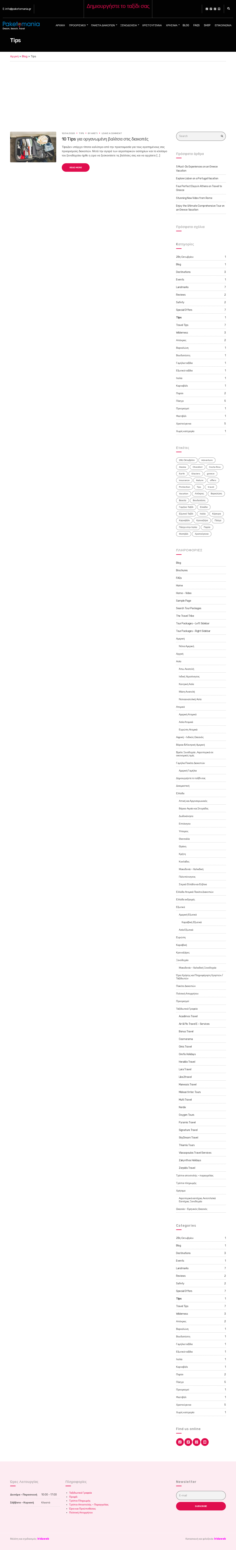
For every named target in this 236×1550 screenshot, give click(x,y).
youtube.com (219, 9)
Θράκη (182, 846)
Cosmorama (186, 1039)
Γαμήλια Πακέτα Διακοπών (190, 763)
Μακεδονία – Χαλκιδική (191, 869)
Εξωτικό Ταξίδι (186, 513)
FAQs (196, 25)
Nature (199, 480)
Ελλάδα (204, 507)
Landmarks (182, 287)
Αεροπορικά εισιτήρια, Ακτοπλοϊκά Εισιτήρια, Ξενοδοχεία (197, 1200)
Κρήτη (182, 854)
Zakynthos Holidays (190, 1160)
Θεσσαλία (184, 838)
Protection (184, 487)
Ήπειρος (183, 831)
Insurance (184, 480)
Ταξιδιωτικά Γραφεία (186, 1008)
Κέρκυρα (216, 513)
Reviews (181, 294)
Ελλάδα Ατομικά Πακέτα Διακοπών (195, 892)
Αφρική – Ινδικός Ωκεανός (190, 737)
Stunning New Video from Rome (194, 198)
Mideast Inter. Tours (190, 1092)
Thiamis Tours (187, 1145)
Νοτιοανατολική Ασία (190, 699)
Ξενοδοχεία (128, 25)
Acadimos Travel (188, 1016)
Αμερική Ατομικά (188, 714)
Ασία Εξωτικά (186, 929)
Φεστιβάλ (181, 416)
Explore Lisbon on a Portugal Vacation (197, 178)
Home (179, 585)
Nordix (182, 1107)
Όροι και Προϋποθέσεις (82, 1508)
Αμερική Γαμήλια (188, 770)
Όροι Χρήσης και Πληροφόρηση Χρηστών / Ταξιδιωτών (199, 977)
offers (213, 480)
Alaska (182, 467)
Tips (81, 133)
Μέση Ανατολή (187, 691)
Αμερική (180, 638)
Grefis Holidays (187, 1054)
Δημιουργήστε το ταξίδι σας (191, 778)
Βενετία (182, 500)
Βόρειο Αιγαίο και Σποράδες (194, 808)
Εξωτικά (180, 907)
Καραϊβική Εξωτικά (192, 922)
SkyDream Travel (188, 1137)
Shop (207, 25)
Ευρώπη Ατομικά (188, 729)
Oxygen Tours (186, 1114)
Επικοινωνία (223, 25)
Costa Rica (215, 467)
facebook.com (207, 9)
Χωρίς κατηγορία (185, 431)
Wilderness (182, 332)
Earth (182, 473)
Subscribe (201, 1506)
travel (211, 487)
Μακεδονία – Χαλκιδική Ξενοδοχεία (197, 967)
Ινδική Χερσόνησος (189, 676)
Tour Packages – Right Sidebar (193, 631)
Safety (180, 302)
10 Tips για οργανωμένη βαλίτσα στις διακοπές (105, 139)
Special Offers (184, 310)
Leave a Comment (112, 133)
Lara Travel (185, 1069)
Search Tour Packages (188, 608)
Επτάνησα (184, 823)
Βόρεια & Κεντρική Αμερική (190, 744)
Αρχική (60, 25)
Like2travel (185, 1077)
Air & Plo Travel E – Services (194, 1024)
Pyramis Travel (187, 1122)
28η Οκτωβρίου (184, 256)
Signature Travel (188, 1130)
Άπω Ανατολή (186, 669)
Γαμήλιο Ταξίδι (186, 507)
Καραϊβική (181, 945)
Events (180, 279)
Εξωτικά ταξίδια (184, 370)
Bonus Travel (186, 1031)
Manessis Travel (188, 1084)
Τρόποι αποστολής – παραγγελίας (195, 1175)
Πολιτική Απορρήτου (187, 993)
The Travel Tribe (185, 615)
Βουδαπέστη (183, 355)
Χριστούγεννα (152, 25)
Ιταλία (179, 378)
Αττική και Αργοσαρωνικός (193, 801)
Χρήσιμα (171, 25)
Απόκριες (181, 340)
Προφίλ (73, 1496)
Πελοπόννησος (187, 876)
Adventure (207, 460)
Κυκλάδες (184, 861)
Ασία (178, 661)
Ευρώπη (181, 937)
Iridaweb (43, 1538)
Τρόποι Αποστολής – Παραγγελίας (89, 1504)
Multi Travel (185, 1099)
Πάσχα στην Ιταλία (188, 527)
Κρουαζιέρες (183, 952)
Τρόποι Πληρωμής (80, 1500)
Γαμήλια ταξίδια (184, 363)
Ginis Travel (185, 1046)
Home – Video (184, 593)
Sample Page (183, 600)
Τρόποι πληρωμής (186, 1183)
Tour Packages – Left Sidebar (192, 623)
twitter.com (211, 9)
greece (210, 473)
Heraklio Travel (187, 1061)
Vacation (183, 493)
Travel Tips (182, 325)
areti (94, 133)
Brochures (182, 570)
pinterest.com (215, 9)
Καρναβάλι (182, 385)
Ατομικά (180, 706)
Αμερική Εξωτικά (188, 914)
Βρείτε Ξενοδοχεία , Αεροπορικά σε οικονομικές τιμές (194, 754)
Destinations (183, 272)
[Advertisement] (118, 89)
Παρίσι (179, 393)
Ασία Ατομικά (186, 722)
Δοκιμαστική (182, 785)
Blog (186, 25)
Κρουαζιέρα (202, 520)
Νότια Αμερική (186, 646)
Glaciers (195, 473)
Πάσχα (179, 400)
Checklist (197, 467)
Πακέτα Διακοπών (103, 25)
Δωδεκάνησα (186, 816)
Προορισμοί (77, 25)
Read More (76, 167)
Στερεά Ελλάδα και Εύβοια (193, 884)
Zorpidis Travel (187, 1168)
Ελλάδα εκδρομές (185, 899)
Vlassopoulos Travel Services (195, 1152)
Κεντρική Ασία (186, 684)
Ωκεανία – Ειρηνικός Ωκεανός (191, 1209)
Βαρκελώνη (182, 347)
